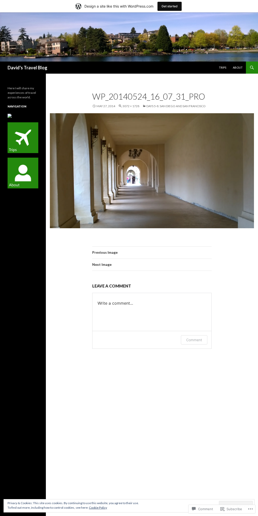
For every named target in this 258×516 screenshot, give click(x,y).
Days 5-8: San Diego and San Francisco (176, 106)
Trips (222, 67)
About (238, 67)
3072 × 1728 (130, 106)
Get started (170, 6)
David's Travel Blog (27, 67)
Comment (194, 340)
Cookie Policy (98, 507)
